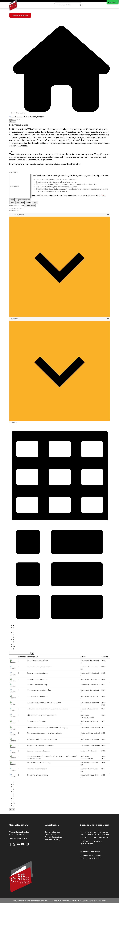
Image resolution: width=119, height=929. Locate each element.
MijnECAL (113, 2)
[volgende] (14, 649)
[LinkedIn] (18, 844)
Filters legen (30, 206)
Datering (104, 657)
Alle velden (13, 172)
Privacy (75, 901)
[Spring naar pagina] (32, 653)
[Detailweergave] (59, 574)
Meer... (12, 122)
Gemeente (20, 203)
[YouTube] (23, 844)
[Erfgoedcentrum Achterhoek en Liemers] (15, 5)
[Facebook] (10, 844)
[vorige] (14, 625)
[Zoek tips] (31, 186)
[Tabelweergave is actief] (59, 474)
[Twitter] (14, 844)
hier (103, 195)
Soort (12, 203)
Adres (83, 657)
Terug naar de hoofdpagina (20, 15)
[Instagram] (27, 844)
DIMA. (104, 901)
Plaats (28, 203)
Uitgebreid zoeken (23, 200)
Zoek (12, 200)
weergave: (13, 422)
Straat (35, 203)
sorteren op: (13, 211)
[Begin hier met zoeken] (61, 69)
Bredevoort (18, 206)
